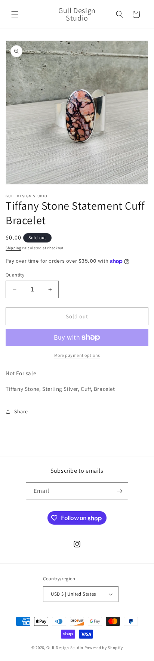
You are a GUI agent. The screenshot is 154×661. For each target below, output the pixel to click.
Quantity (15, 275)
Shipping (13, 247)
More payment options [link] (77, 355)
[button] (15, 14)
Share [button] (21, 411)
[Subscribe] (119, 491)
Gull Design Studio (64, 647)
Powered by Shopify (103, 647)
